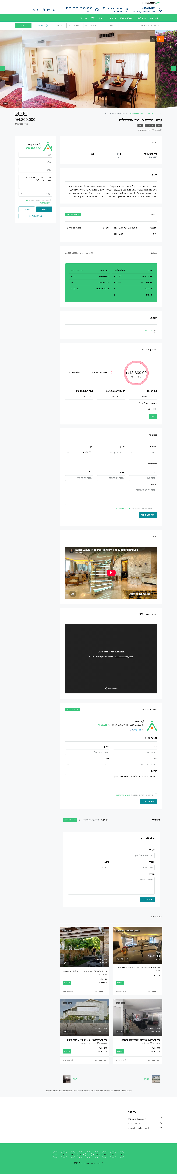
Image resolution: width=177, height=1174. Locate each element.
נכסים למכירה (141, 18)
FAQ (93, 18)
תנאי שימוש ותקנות (123, 508)
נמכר (158, 125)
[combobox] (109, 25)
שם (155, 472)
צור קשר (83, 18)
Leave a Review (70, 820)
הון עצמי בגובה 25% (115, 391)
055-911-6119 (148, 8)
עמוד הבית (154, 18)
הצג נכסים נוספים (72, 709)
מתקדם (39, 25)
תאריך (122, 447)
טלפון (122, 472)
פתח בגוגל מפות (72, 214)
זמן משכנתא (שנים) (148, 403)
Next (2, 68)
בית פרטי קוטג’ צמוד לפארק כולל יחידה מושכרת (141, 1040)
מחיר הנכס (152, 391)
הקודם (146, 1079)
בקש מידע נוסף (148, 801)
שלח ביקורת (147, 899)
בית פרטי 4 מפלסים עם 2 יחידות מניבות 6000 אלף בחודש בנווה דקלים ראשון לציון (126, 967)
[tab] (160, 39)
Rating (106, 862)
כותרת (152, 862)
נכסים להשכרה (126, 18)
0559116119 (135, 725)
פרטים (120, 983)
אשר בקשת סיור (148, 515)
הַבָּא (75, 1079)
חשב (153, 416)
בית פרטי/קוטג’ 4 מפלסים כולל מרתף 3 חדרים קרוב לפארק (83, 971)
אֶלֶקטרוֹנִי (150, 850)
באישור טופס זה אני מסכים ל (134, 508)
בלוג (100, 18)
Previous (173, 68)
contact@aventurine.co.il (144, 12)
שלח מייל (44, 209)
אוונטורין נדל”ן (151, 991)
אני (107, 759)
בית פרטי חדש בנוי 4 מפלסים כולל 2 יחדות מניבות (87, 1040)
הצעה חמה (149, 125)
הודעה (154, 484)
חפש (23, 25)
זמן (91, 447)
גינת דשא (148, 331)
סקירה (152, 874)
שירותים (113, 18)
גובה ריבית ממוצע (84, 391)
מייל (91, 472)
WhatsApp (102, 725)
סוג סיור (153, 447)
